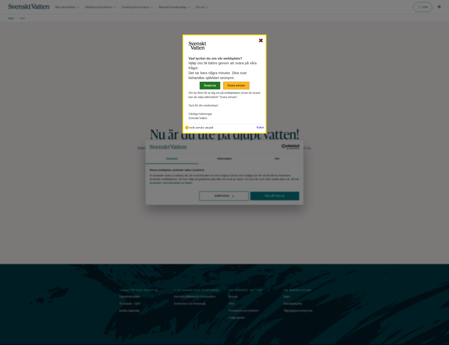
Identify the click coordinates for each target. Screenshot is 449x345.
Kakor (260, 127)
